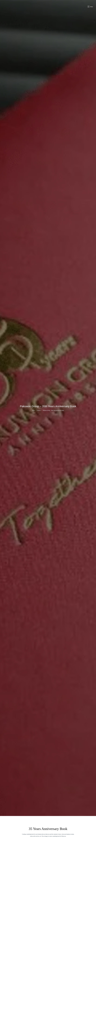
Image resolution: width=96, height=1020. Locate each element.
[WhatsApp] (93, 993)
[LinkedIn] (93, 1003)
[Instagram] (93, 999)
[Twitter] (93, 1016)
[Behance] (93, 1009)
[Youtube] (93, 1006)
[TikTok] (93, 1013)
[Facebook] (93, 996)
